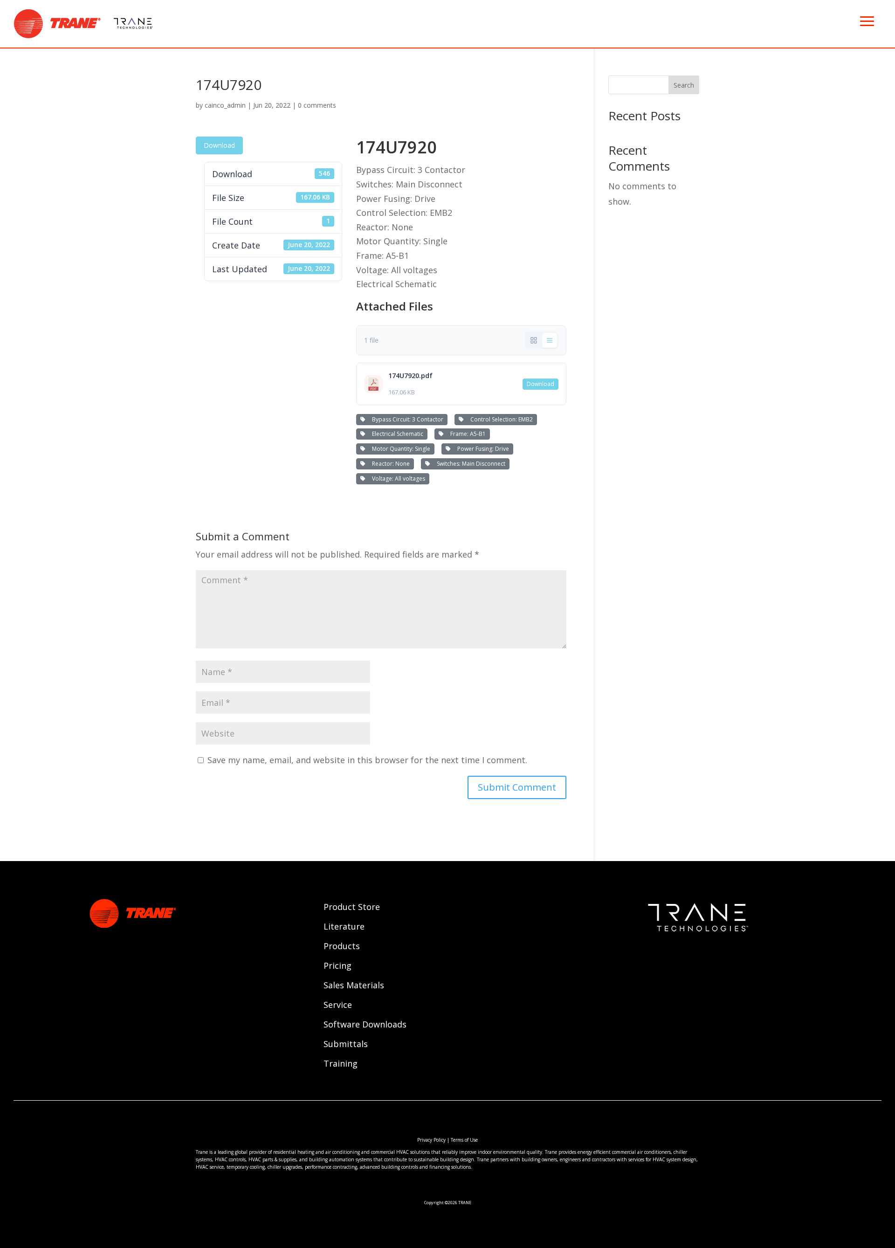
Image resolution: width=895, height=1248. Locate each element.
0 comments (317, 105)
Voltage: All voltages (397, 479)
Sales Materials (354, 986)
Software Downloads (365, 1025)
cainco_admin (225, 105)
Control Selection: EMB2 (500, 419)
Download (219, 145)
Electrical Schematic (396, 434)
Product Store (352, 907)
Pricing (337, 966)
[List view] (549, 340)
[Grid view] (533, 340)
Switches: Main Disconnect (469, 464)
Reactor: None (389, 464)
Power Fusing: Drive (481, 449)
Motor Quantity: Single (399, 449)
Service (338, 1005)
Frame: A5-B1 (467, 434)
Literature (344, 927)
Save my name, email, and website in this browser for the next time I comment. (367, 759)
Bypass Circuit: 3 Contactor (406, 419)
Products (342, 947)
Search (684, 85)
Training (341, 1064)
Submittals (346, 1045)
